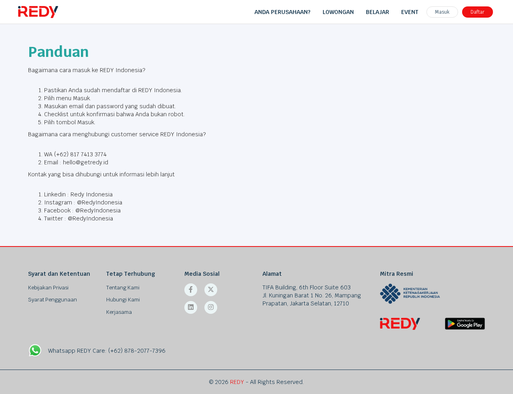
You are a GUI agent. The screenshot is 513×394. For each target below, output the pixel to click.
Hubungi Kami (123, 299)
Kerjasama (119, 312)
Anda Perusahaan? (282, 12)
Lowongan (338, 12)
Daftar (478, 12)
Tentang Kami (122, 287)
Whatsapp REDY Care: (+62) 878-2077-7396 (107, 350)
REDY (237, 382)
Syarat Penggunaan (52, 299)
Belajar (377, 12)
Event (409, 12)
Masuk (442, 12)
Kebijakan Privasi (48, 287)
